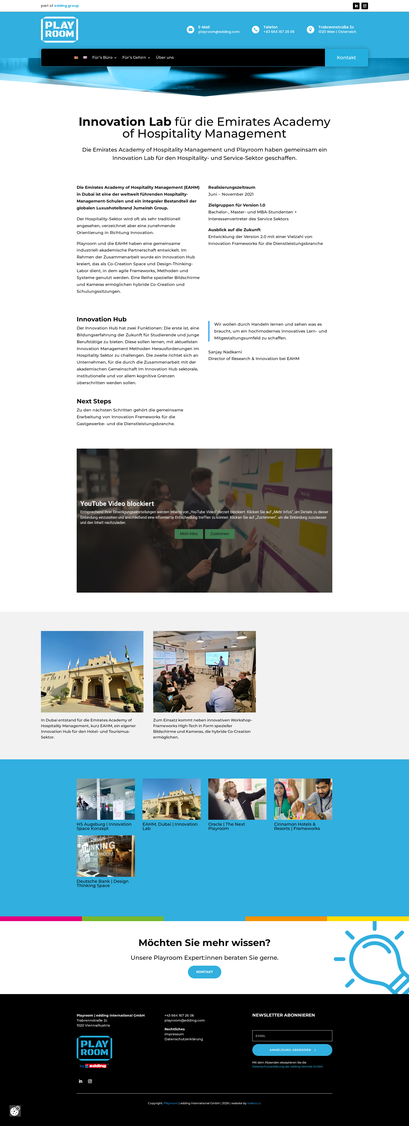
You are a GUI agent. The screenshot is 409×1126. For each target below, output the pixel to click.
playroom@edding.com (219, 31)
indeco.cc (254, 1103)
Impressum (174, 1034)
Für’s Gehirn (134, 57)
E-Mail (204, 27)
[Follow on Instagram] (364, 6)
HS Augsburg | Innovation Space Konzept (104, 826)
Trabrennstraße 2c (336, 27)
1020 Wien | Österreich (337, 31)
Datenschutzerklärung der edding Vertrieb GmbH (287, 1066)
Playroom (171, 1103)
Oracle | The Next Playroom (226, 826)
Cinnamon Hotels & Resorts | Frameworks (297, 826)
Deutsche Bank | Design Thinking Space (103, 883)
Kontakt (346, 57)
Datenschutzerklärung (183, 1039)
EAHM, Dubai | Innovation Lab (170, 826)
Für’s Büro (102, 57)
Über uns (165, 57)
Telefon (270, 27)
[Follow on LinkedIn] (356, 6)
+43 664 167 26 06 (278, 31)
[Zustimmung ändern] (15, 1111)
